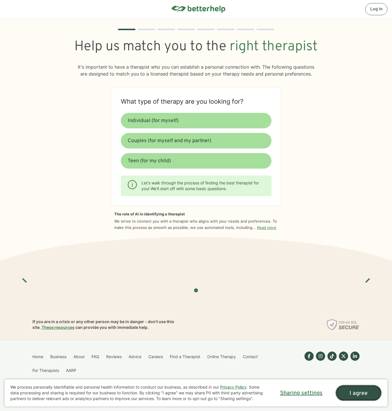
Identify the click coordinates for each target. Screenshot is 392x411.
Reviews (114, 356)
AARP (71, 370)
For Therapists (45, 370)
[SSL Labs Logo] (343, 324)
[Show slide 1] (196, 290)
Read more (266, 227)
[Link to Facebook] (309, 356)
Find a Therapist (185, 356)
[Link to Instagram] (320, 356)
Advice (135, 356)
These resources (58, 327)
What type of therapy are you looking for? (182, 101)
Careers (155, 356)
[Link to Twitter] (343, 356)
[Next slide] (367, 278)
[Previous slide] (24, 278)
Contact (250, 356)
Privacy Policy (233, 387)
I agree (359, 393)
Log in (376, 9)
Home (37, 356)
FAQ (95, 356)
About (79, 356)
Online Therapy (221, 356)
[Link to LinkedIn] (355, 356)
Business (58, 356)
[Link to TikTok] (332, 356)
